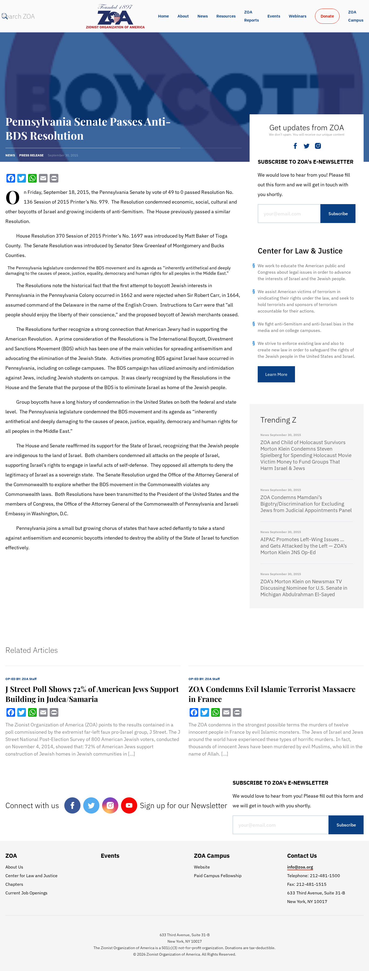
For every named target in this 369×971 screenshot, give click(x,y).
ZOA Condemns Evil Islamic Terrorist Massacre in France (272, 694)
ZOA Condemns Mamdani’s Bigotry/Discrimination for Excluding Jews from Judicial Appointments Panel (306, 503)
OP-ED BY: (20, 679)
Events (273, 16)
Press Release (31, 155)
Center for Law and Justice (31, 875)
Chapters (14, 884)
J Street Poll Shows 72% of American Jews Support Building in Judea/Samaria (92, 694)
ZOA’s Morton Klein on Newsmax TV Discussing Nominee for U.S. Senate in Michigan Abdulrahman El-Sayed (303, 588)
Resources (226, 16)
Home (163, 16)
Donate (327, 16)
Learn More (276, 374)
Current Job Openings (26, 892)
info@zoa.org (300, 867)
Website (202, 867)
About (183, 16)
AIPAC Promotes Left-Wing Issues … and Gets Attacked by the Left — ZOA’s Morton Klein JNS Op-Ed (303, 545)
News (202, 16)
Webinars (297, 16)
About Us (14, 867)
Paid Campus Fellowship (217, 875)
